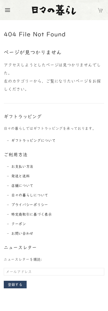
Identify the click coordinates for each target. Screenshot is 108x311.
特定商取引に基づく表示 (31, 214)
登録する (15, 284)
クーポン (18, 224)
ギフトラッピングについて (33, 140)
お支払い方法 (22, 166)
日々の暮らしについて (29, 195)
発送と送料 (20, 176)
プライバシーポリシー (29, 204)
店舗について (22, 185)
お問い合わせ (22, 233)
